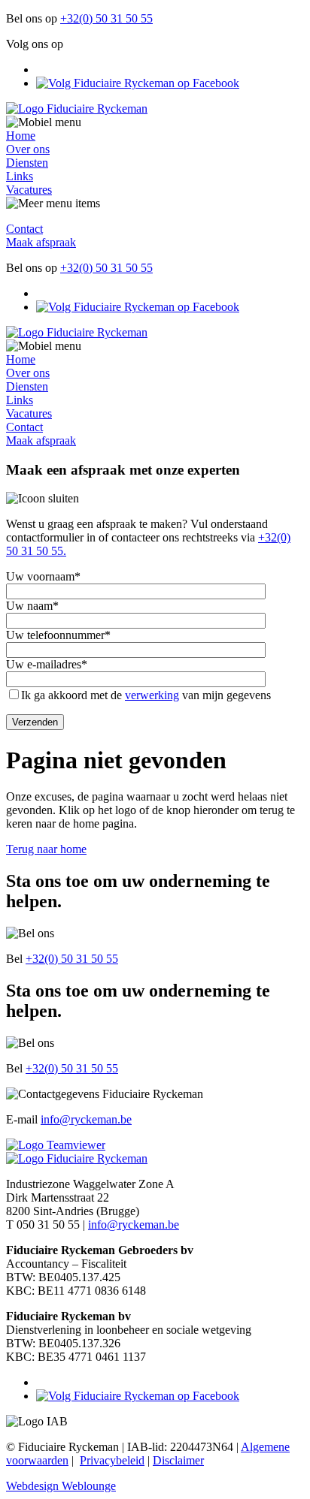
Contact (24, 228)
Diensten (27, 162)
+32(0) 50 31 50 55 (106, 18)
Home (20, 135)
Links (19, 176)
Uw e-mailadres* (46, 664)
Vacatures (29, 189)
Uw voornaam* (43, 576)
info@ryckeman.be (86, 1119)
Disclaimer (178, 1460)
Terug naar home (46, 849)
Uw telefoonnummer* (58, 635)
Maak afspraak (41, 242)
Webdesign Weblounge (61, 1485)
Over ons (28, 149)
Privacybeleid (112, 1460)
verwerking (152, 695)
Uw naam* (32, 605)
